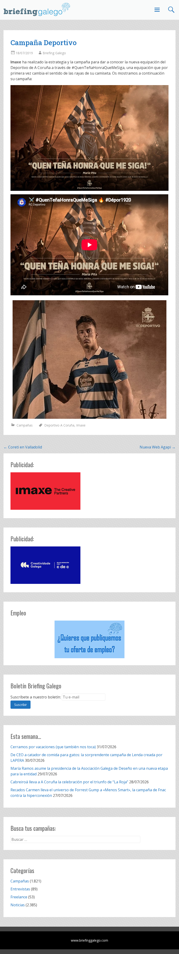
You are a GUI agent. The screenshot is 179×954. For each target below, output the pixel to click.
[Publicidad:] (45, 508)
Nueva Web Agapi (158, 447)
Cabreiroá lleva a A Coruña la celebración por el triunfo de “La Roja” (69, 781)
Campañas (25, 425)
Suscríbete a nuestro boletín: (35, 697)
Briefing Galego (54, 53)
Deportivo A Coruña (59, 425)
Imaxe (81, 425)
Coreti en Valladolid (22, 447)
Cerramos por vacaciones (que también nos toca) (53, 746)
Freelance (18, 897)
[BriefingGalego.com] (37, 9)
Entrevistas (20, 889)
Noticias (17, 904)
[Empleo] (89, 639)
